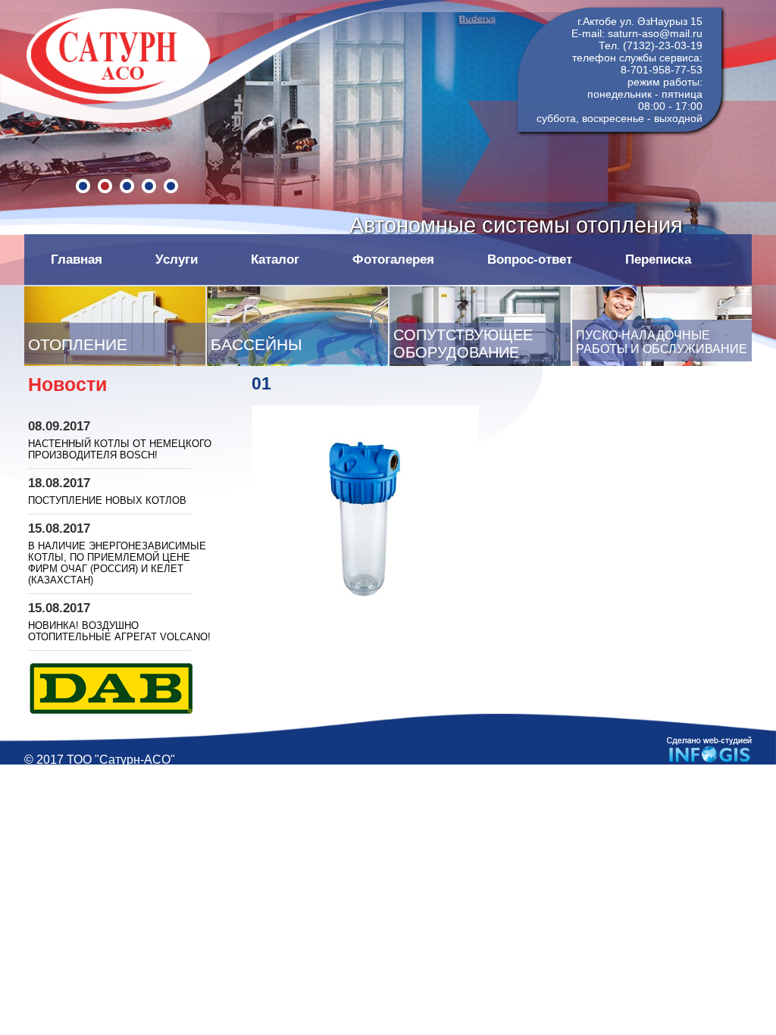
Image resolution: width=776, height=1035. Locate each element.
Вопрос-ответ (529, 259)
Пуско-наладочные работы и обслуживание (661, 342)
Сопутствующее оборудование (463, 344)
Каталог (275, 259)
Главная (76, 259)
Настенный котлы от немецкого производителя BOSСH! (119, 449)
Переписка (658, 259)
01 (261, 383)
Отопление (77, 345)
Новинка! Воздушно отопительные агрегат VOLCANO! (119, 631)
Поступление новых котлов (107, 500)
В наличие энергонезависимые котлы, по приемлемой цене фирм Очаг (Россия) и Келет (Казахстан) (117, 563)
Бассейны (256, 345)
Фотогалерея (393, 259)
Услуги (176, 259)
